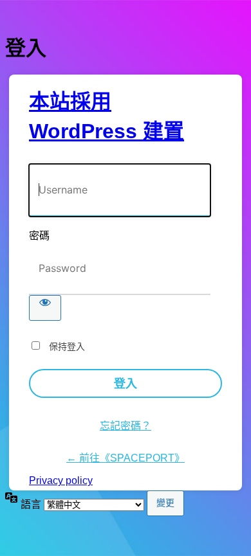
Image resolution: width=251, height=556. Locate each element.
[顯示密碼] (45, 308)
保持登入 (67, 346)
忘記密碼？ (125, 425)
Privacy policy (61, 480)
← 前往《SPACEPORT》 (125, 458)
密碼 (39, 235)
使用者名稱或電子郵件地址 (87, 157)
